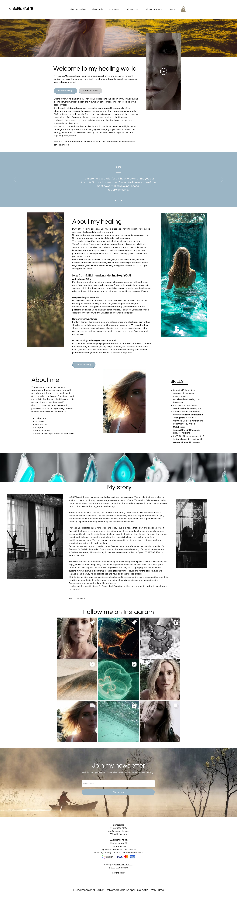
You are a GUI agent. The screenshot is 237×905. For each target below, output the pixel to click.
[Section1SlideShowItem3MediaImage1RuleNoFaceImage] (121, 200)
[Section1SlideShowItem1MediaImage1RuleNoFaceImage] (115, 200)
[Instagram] (10, 8)
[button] (183, 9)
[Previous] (15, 179)
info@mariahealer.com (118, 831)
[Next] (222, 179)
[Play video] (163, 71)
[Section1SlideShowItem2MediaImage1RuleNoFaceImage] (118, 200)
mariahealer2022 (123, 864)
